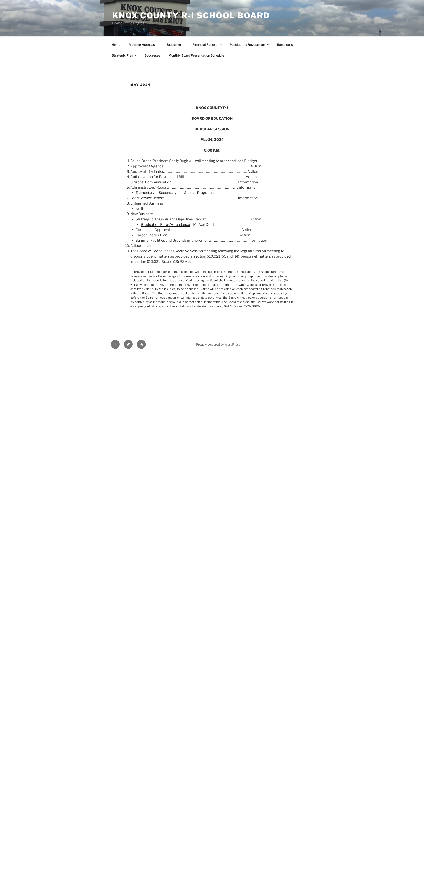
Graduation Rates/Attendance (165, 224)
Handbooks (285, 44)
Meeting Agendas (142, 44)
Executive (173, 44)
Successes (152, 55)
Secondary (167, 193)
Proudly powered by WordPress (218, 344)
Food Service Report (147, 198)
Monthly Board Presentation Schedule (196, 55)
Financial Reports (205, 44)
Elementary (145, 193)
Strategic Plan (122, 55)
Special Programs (199, 193)
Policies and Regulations (247, 44)
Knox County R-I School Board (191, 15)
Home (116, 44)
